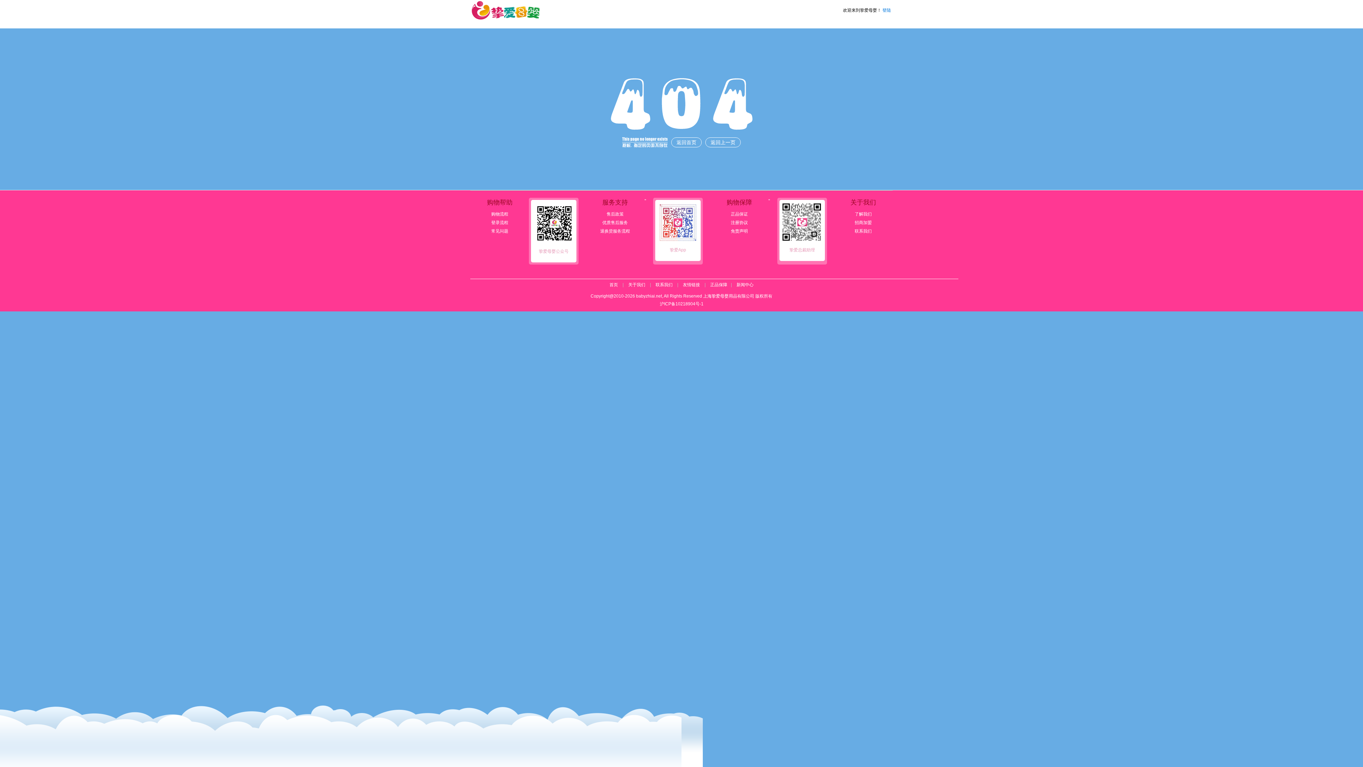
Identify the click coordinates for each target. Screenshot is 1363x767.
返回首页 (686, 142)
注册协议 (739, 222)
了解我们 (863, 214)
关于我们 (636, 284)
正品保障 (718, 284)
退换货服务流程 (615, 231)
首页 (613, 284)
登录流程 (499, 222)
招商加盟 (863, 222)
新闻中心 (745, 284)
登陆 (886, 10)
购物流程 (499, 214)
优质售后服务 (615, 222)
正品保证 (739, 214)
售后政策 (615, 214)
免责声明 (739, 231)
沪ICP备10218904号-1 (682, 303)
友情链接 (691, 284)
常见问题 (499, 231)
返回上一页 (723, 142)
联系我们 (863, 231)
